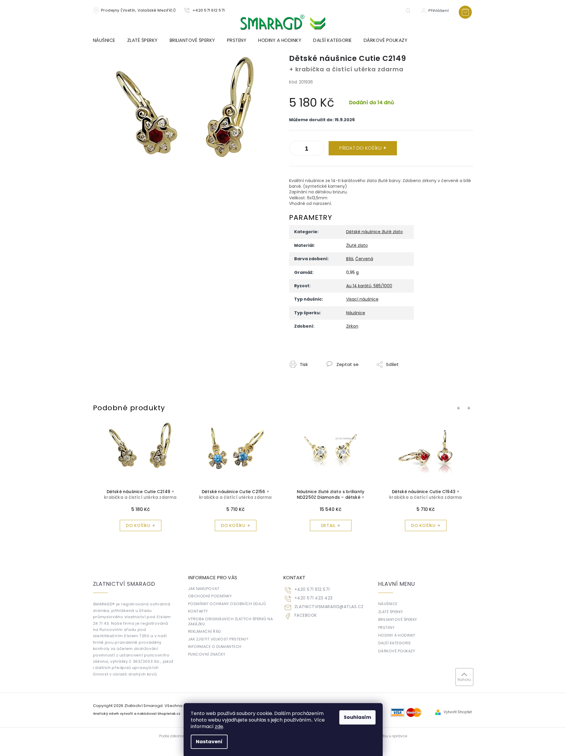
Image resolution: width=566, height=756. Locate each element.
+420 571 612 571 (312, 589)
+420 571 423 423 (313, 598)
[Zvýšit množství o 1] (295, 149)
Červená (364, 259)
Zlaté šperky (390, 611)
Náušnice (355, 313)
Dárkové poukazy (396, 651)
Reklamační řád (204, 631)
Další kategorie (394, 642)
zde (219, 726)
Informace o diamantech (215, 646)
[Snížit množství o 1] (318, 149)
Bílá (349, 259)
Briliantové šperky (397, 619)
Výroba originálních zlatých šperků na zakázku (230, 621)
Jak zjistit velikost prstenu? (218, 639)
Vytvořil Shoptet (458, 712)
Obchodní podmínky (210, 596)
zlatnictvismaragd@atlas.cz (329, 607)
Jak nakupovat (204, 588)
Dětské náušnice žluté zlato (374, 232)
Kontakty (198, 611)
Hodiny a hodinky (396, 635)
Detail (233, 525)
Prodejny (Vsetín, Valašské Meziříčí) (138, 10)
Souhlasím (357, 717)
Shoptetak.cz (168, 713)
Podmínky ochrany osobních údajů (227, 603)
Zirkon (352, 326)
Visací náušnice (362, 299)
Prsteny (386, 627)
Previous (459, 408)
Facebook (305, 615)
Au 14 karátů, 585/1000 (369, 286)
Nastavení (209, 741)
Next (469, 408)
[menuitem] (107, 40)
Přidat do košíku (360, 148)
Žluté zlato (357, 245)
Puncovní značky (207, 654)
